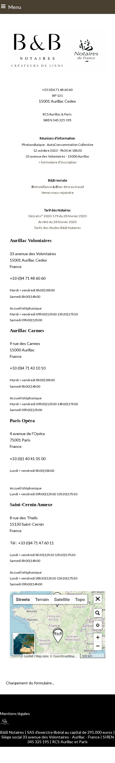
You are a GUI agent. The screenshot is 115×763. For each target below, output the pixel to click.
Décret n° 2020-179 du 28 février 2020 (57, 216)
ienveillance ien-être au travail (58, 187)
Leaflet (28, 656)
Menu (14, 7)
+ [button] (98, 637)
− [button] (98, 646)
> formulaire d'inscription (57, 162)
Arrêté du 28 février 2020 (57, 222)
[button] (98, 599)
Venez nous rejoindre (57, 192)
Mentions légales (15, 713)
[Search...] (98, 613)
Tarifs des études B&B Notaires (57, 228)
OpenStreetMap (64, 656)
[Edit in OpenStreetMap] (78, 656)
